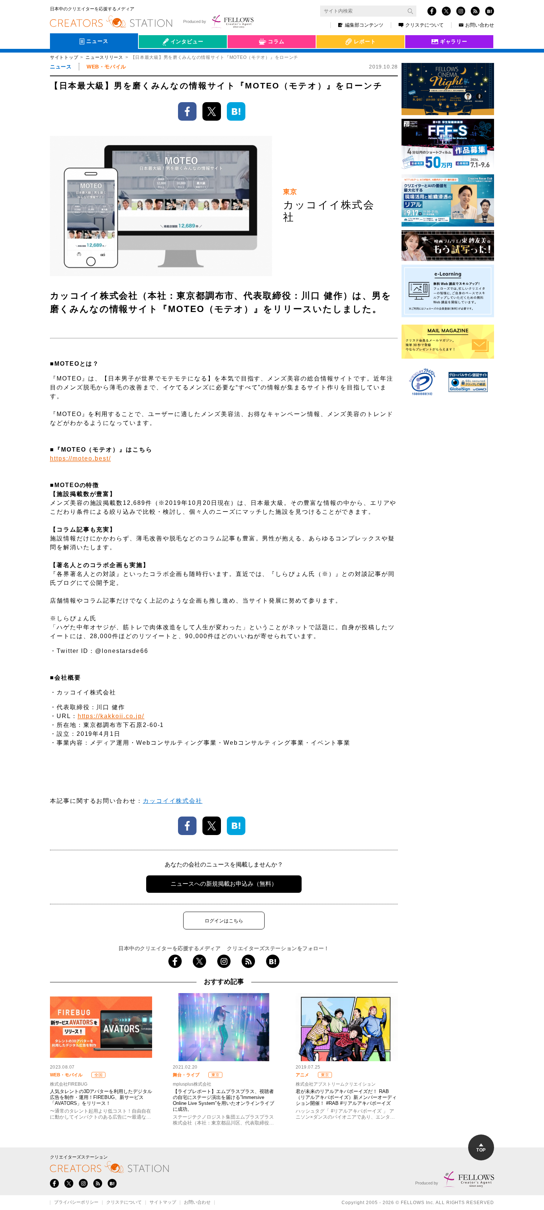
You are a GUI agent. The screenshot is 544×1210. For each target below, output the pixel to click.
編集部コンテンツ (364, 25)
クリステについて (424, 25)
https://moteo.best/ (80, 458)
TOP (481, 1150)
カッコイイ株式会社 (172, 801)
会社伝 (153, 58)
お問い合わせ (479, 25)
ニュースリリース (104, 57)
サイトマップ (163, 1202)
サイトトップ (64, 57)
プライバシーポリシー (76, 1202)
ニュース (60, 67)
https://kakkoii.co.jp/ (111, 716)
